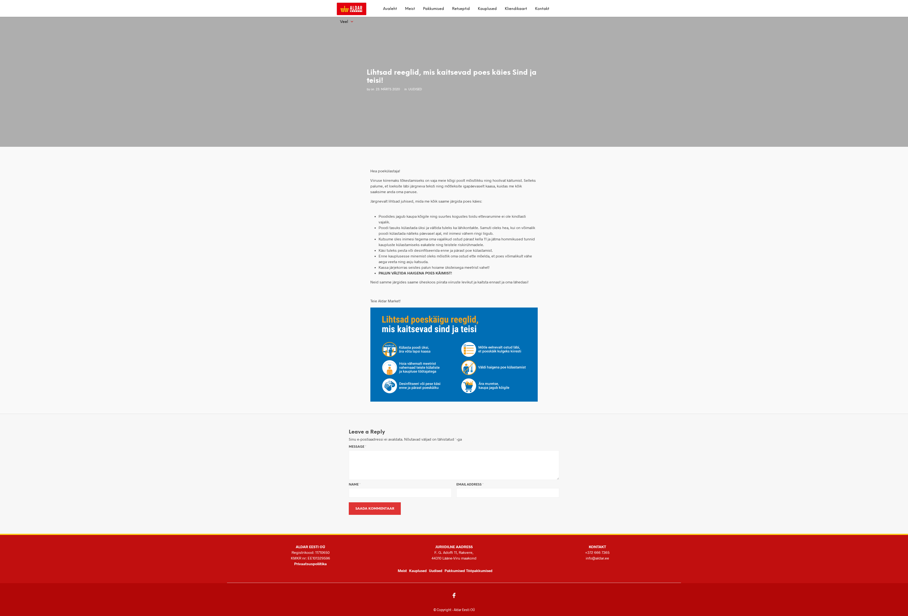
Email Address (470, 484)
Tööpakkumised (479, 570)
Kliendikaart (516, 9)
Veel (344, 22)
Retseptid (461, 9)
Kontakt (542, 9)
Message (357, 446)
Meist (410, 9)
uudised (415, 89)
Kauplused (487, 9)
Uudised (435, 570)
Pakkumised (433, 9)
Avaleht (390, 9)
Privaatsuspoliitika (310, 563)
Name (355, 484)
